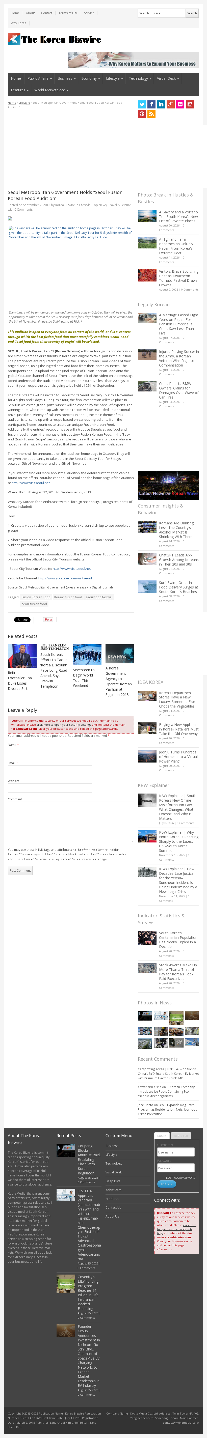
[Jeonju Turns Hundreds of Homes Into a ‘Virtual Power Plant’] (147, 756)
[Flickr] (180, 104)
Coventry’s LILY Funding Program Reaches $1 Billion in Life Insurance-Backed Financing (88, 1292)
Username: (165, 1145)
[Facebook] (151, 104)
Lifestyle (113, 78)
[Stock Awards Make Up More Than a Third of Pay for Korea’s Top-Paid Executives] (147, 968)
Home (15, 13)
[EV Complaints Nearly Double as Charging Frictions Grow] (161, 1043)
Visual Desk (166, 78)
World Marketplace (49, 90)
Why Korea (18, 23)
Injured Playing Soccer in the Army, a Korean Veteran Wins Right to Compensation (179, 358)
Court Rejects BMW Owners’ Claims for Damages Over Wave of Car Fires (178, 390)
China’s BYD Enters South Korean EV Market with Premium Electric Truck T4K (168, 1076)
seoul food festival (99, 597)
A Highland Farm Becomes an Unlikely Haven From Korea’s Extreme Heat (176, 246)
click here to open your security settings (64, 724)
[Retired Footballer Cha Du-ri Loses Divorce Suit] (22, 656)
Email (13, 763)
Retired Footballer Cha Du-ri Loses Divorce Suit (20, 680)
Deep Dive (113, 1181)
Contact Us (113, 1207)
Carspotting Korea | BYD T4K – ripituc (165, 1069)
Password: (164, 1161)
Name (13, 745)
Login (162, 1136)
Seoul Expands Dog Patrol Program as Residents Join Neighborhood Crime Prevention (167, 1109)
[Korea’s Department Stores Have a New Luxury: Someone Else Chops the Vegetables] (147, 696)
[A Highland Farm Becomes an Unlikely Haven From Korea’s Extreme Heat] (147, 242)
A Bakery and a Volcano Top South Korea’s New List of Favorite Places (178, 216)
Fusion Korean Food (36, 597)
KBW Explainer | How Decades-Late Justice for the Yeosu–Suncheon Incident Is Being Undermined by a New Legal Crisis (178, 880)
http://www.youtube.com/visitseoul (65, 578)
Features (18, 90)
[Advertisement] (71, 149)
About (30, 13)
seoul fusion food (34, 604)
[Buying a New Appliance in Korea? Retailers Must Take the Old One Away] (147, 728)
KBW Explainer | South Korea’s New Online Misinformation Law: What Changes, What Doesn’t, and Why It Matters (177, 807)
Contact (46, 13)
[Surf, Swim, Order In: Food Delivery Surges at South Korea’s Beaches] (147, 586)
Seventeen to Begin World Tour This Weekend (84, 677)
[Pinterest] (142, 114)
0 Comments (189, 289)
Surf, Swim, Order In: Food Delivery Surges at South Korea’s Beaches (178, 587)
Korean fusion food (68, 597)
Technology (138, 78)
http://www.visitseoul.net (31, 483)
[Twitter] (142, 104)
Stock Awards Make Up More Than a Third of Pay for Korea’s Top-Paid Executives (178, 972)
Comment (15, 799)
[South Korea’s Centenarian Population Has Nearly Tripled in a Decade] (147, 938)
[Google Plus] (171, 104)
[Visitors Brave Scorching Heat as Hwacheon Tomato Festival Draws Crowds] (147, 275)
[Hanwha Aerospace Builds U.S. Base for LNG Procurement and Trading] (145, 1043)
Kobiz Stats (113, 1190)
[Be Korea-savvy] (55, 39)
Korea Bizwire (65, 205)
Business (65, 78)
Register (181, 1136)
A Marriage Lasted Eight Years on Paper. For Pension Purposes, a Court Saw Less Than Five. (178, 324)
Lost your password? (181, 1177)
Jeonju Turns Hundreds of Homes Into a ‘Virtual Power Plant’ (178, 757)
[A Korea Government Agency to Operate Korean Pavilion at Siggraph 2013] (120, 653)
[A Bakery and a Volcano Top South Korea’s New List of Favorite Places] (147, 216)
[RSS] (151, 114)
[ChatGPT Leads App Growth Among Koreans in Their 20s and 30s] (147, 559)
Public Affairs (38, 78)
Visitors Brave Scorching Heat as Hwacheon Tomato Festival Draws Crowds (178, 278)
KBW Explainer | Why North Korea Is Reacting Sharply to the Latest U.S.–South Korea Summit (178, 841)
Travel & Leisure (119, 205)
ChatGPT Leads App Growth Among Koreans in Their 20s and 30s (179, 560)
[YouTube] (190, 104)
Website (13, 781)
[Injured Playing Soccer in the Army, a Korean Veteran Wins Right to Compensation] (147, 354)
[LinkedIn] (161, 104)
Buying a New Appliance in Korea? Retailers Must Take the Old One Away (179, 729)
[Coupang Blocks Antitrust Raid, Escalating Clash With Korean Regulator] (145, 1016)
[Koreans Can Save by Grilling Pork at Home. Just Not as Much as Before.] (176, 1031)
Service (89, 13)
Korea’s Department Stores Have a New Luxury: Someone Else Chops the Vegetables (177, 699)
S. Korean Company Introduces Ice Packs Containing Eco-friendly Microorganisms (166, 1091)
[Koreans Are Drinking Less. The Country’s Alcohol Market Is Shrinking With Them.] (147, 527)
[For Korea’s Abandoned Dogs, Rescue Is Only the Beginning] (161, 1031)
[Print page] (71, 218)
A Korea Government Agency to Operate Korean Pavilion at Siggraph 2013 (119, 681)
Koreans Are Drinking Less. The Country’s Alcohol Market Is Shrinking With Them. (176, 530)
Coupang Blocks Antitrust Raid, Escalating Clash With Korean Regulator (89, 1159)
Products (112, 1199)
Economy (89, 78)
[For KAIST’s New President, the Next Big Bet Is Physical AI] (192, 1042)
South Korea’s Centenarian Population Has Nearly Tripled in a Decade (178, 940)
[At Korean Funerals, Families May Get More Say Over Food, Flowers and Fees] (192, 1031)
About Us (112, 1216)
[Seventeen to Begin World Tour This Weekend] (87, 654)
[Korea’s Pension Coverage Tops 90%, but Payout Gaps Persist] (176, 1043)
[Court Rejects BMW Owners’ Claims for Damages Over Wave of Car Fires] (147, 386)
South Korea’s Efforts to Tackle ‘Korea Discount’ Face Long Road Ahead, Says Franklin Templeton (53, 670)
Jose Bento (145, 1105)
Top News (99, 205)
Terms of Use (68, 13)
